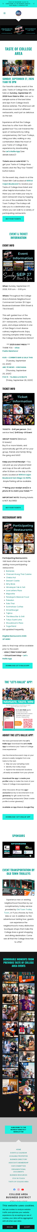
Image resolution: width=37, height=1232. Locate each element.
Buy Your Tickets (13, 219)
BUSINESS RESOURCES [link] (18, 1175)
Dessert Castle (13, 580)
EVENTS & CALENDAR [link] (18, 1153)
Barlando (10, 571)
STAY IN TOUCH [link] (18, 1178)
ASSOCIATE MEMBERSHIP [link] (18, 1162)
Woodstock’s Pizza (14, 623)
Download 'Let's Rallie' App (18, 817)
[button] (4, 13)
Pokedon (10, 600)
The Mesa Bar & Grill (15, 616)
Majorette (10, 593)
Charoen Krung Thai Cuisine (18, 574)
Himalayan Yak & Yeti (15, 587)
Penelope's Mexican (15, 597)
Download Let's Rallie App (17, 666)
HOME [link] (18, 1149)
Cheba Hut (11, 577)
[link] (18, 13)
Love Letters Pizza (14, 590)
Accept (27, 1227)
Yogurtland (11, 626)
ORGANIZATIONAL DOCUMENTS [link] (18, 1170)
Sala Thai (10, 603)
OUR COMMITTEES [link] (18, 1166)
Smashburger (12, 610)
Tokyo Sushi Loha (14, 619)
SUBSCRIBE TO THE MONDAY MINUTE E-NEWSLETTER (18, 1129)
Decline (10, 1227)
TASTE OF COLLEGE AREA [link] (18, 1181)
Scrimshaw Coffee (14, 606)
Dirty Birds (10, 584)
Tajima (9, 613)
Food (26, 597)
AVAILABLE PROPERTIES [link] (18, 1156)
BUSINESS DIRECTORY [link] (18, 1159)
